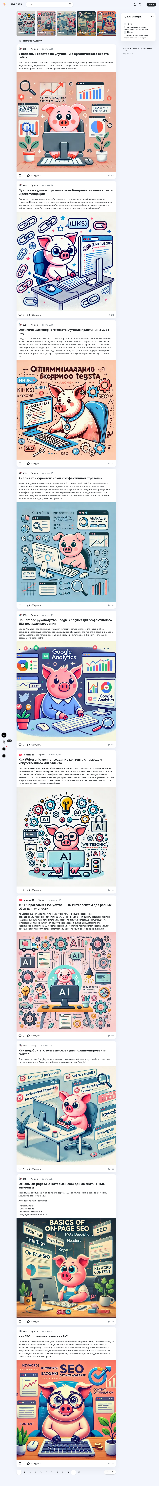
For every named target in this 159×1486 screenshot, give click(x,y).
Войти (151, 4)
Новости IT (28, 754)
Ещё (125, 51)
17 (79, 1472)
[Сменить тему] (134, 4)
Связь (149, 48)
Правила (135, 48)
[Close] (41, 1473)
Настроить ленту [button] (32, 40)
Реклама (143, 48)
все (152, 16)
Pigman (34, 49)
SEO (25, 49)
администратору (9, 1481)
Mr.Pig (33, 1045)
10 (68, 1472)
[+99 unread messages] (3, 742)
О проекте (127, 48)
